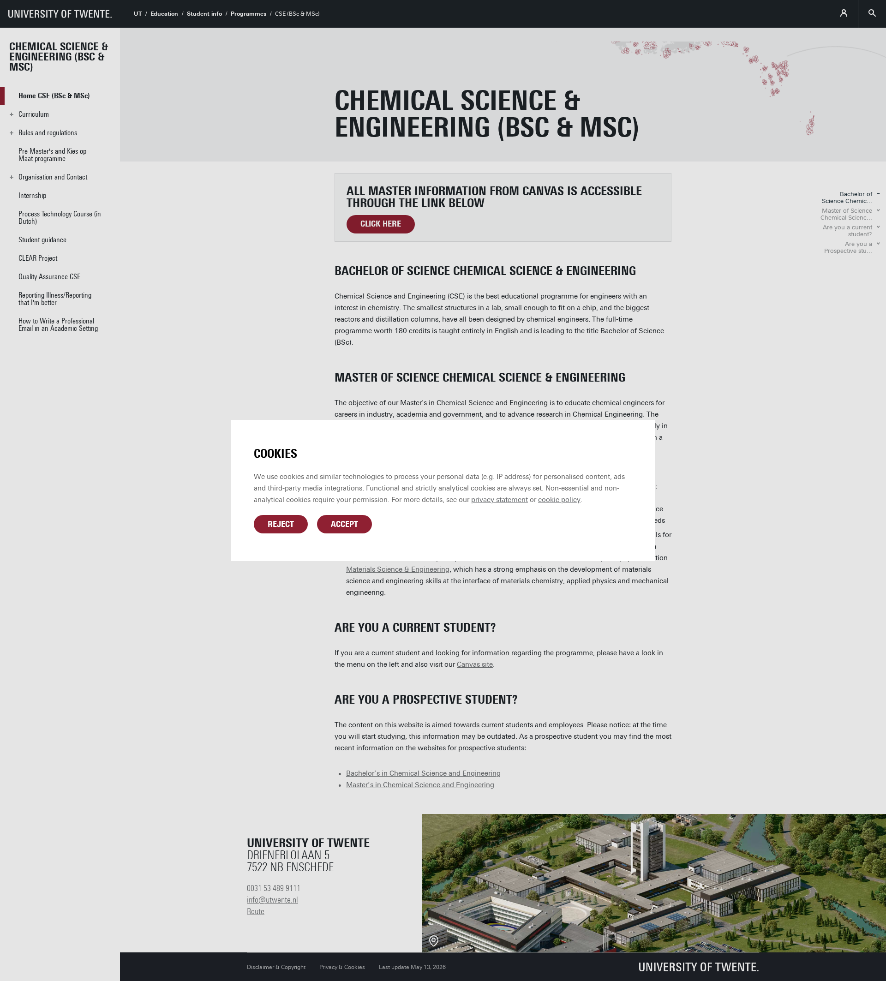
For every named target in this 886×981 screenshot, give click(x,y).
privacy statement (499, 500)
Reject (281, 524)
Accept (344, 524)
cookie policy (559, 500)
